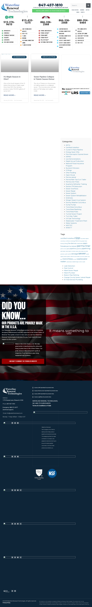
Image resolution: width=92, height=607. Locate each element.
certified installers (67, 238)
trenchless (68, 259)
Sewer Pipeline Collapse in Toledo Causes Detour (44, 78)
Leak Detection (69, 266)
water (63, 261)
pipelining (86, 248)
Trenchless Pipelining (73, 209)
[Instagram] (21, 490)
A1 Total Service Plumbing (73, 280)
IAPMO (68, 157)
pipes (82, 251)
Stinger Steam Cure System (76, 200)
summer (82, 256)
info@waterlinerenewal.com (14, 413)
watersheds (69, 261)
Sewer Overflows (72, 189)
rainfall (69, 254)
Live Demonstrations (73, 159)
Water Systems (71, 223)
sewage (74, 254)
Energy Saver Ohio (72, 152)
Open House (70, 175)
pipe (68, 248)
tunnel (74, 259)
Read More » (9, 95)
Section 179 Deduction (74, 186)
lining (66, 243)
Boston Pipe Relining (71, 275)
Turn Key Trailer (72, 216)
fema (77, 241)
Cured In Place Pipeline (74, 150)
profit (66, 254)
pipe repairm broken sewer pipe (73, 251)
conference (68, 241)
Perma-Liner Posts (72, 182)
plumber (86, 251)
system (86, 256)
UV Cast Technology (73, 218)
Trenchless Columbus (74, 207)
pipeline (73, 248)
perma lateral (71, 246)
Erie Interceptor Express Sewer (77, 154)
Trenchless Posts (72, 212)
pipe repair (62, 251)
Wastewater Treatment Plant (76, 221)
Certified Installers (72, 147)
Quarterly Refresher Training (76, 184)
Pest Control (68, 268)
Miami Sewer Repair (71, 270)
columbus (62, 241)
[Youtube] (18, 423)
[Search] (88, 5)
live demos (72, 243)
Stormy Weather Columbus (76, 202)
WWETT (69, 228)
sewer (82, 253)
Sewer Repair (70, 191)
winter (80, 261)
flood (86, 241)
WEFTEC (69, 225)
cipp (77, 237)
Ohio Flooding (71, 173)
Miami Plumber (69, 273)
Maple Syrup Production (75, 161)
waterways (75, 261)
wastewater (82, 259)
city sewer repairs (84, 238)
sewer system (67, 256)
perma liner (83, 246)
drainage (73, 241)
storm (72, 256)
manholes (79, 243)
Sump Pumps (71, 205)
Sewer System (71, 193)
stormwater (77, 256)
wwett (83, 261)
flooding (62, 243)
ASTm (68, 145)
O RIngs (69, 170)
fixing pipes (81, 241)
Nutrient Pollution (72, 168)
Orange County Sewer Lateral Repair (77, 277)
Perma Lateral (71, 177)
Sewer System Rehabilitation (76, 195)
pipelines (78, 248)
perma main (63, 248)
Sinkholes (69, 198)
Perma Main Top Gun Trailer (76, 179)
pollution (62, 254)
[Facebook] (12, 423)
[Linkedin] (15, 423)
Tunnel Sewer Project (74, 214)
